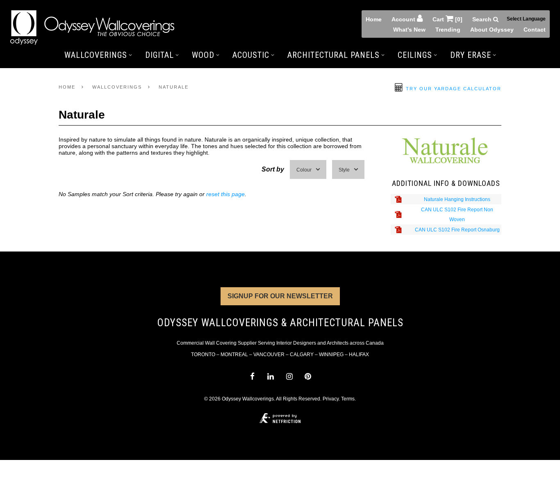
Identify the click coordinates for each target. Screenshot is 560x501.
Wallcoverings (95, 55)
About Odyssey (492, 29)
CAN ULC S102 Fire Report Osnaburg (457, 230)
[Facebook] (252, 376)
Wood (203, 55)
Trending (447, 29)
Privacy (331, 399)
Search (482, 19)
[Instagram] (289, 376)
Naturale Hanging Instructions (457, 199)
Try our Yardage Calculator (452, 88)
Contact (535, 29)
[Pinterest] (307, 376)
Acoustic (250, 55)
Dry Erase (470, 55)
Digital (159, 55)
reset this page (225, 194)
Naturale (174, 87)
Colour (304, 170)
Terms (348, 399)
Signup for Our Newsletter (280, 296)
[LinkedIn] (270, 376)
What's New (409, 29)
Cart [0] (447, 19)
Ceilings (415, 55)
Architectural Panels (333, 55)
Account (404, 19)
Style (344, 170)
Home (374, 19)
